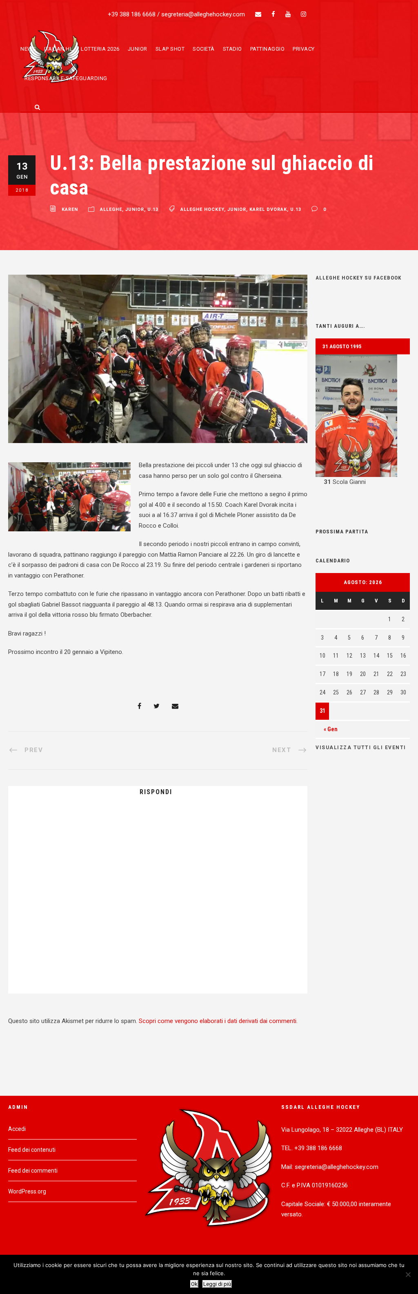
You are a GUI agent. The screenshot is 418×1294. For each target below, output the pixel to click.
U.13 (152, 210)
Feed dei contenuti (32, 1149)
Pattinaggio (267, 49)
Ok (194, 1284)
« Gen (331, 729)
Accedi (17, 1129)
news (28, 49)
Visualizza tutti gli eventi (361, 747)
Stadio (232, 49)
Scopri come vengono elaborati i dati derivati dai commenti (217, 1021)
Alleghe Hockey (202, 210)
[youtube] (288, 14)
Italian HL (58, 49)
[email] (258, 14)
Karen (70, 210)
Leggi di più (217, 1284)
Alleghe (111, 210)
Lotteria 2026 (100, 49)
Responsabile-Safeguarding (65, 78)
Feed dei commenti (33, 1170)
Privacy (304, 49)
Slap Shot (170, 49)
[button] (363, 421)
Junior (137, 49)
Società (204, 49)
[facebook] (273, 14)
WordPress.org (27, 1191)
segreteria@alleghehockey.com (203, 14)
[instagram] (303, 14)
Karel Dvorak (268, 210)
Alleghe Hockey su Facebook (358, 278)
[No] (408, 1274)
